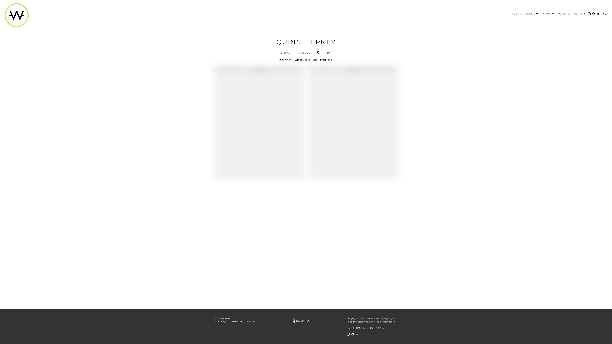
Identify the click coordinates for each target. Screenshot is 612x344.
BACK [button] (285, 53)
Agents (517, 13)
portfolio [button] (303, 53)
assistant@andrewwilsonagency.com (234, 321)
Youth (549, 13)
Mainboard (389, 321)
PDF (329, 53)
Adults (532, 13)
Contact (579, 13)
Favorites (564, 13)
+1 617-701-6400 (222, 318)
